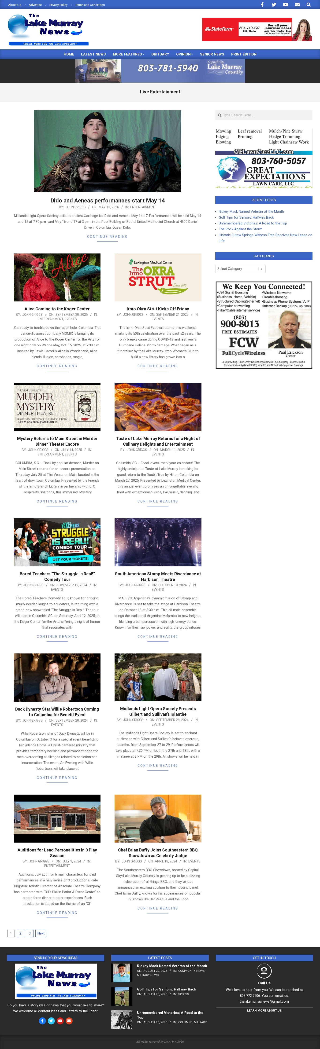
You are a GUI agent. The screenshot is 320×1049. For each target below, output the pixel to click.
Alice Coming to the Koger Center (57, 308)
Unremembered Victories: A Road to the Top (253, 223)
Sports (183, 994)
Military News (148, 975)
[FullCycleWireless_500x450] (264, 284)
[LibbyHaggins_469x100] (257, 20)
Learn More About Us (264, 1010)
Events (71, 319)
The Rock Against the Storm (240, 229)
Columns (185, 1022)
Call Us (264, 983)
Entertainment (143, 207)
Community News (191, 970)
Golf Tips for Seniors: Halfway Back (246, 217)
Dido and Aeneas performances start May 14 (107, 200)
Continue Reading (107, 236)
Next (41, 933)
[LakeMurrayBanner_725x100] (160, 61)
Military (200, 1022)
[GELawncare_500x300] (264, 131)
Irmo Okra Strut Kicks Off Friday (158, 308)
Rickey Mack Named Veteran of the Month (251, 211)
